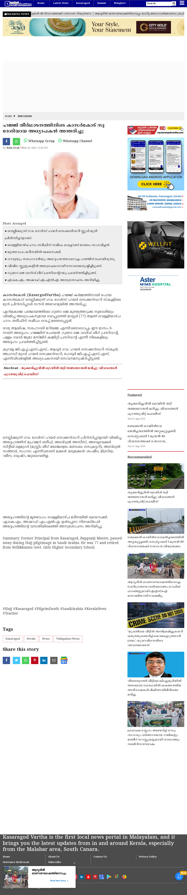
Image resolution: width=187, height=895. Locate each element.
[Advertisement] (93, 86)
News (46, 639)
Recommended (139, 457)
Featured (134, 395)
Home (41, 3)
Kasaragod (83, 3)
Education (25, 116)
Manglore (120, 3)
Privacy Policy (148, 856)
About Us (54, 856)
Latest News (60, 3)
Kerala (31, 639)
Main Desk (13, 148)
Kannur (101, 3)
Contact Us (100, 856)
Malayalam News (68, 639)
